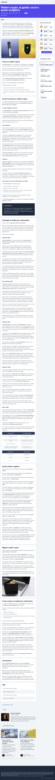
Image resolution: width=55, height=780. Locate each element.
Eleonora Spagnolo (8, 754)
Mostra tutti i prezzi (47, 52)
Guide (4, 736)
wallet (11, 704)
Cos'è (26, 13)
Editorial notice (4, 15)
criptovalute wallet (5, 704)
